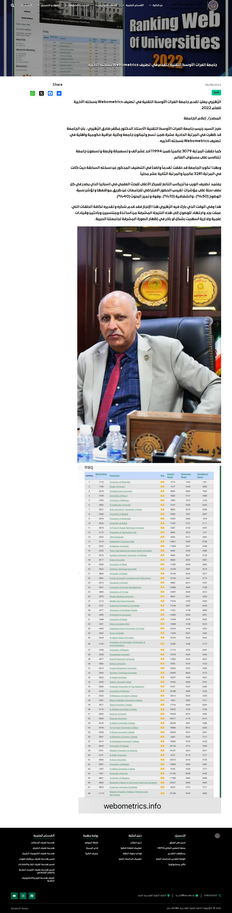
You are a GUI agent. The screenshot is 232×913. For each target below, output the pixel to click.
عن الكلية (158, 5)
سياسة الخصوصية (20, 908)
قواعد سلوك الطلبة (132, 853)
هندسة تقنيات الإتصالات (43, 842)
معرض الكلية (91, 853)
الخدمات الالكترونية (79, 5)
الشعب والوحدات (107, 5)
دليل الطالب (136, 842)
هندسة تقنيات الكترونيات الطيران (38, 853)
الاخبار (216, 92)
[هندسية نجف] (194, 5)
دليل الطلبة (135, 836)
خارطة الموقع (91, 842)
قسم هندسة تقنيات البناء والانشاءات (36, 864)
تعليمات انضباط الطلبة (131, 848)
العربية (28, 5)
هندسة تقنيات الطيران (44, 848)
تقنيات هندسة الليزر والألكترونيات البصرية (38, 879)
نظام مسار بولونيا (176, 864)
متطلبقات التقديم (176, 853)
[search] (12, 5)
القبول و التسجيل (50, 5)
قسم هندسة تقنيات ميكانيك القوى (37, 859)
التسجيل (180, 836)
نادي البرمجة (92, 848)
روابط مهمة (90, 836)
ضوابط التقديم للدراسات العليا (170, 859)
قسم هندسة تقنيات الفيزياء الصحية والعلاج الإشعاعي (37, 871)
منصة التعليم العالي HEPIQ (171, 848)
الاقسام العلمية (135, 5)
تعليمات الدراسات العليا (130, 859)
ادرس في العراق (177, 842)
